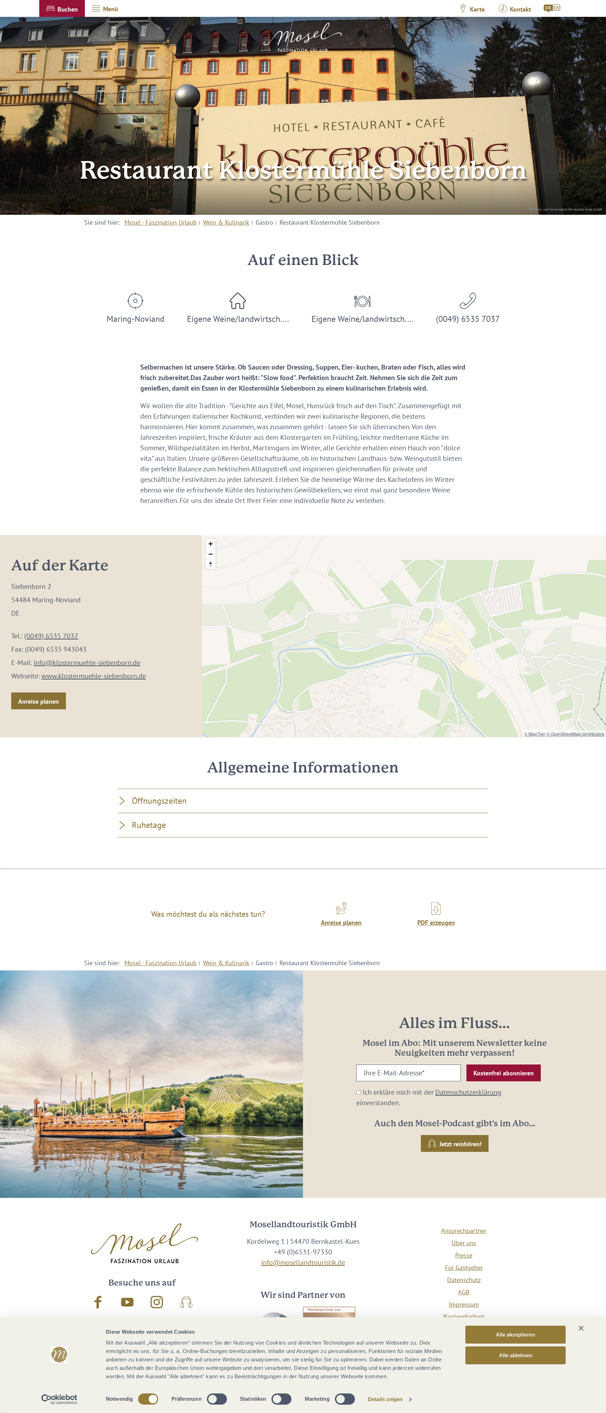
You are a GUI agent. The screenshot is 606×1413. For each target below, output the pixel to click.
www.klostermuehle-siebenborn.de (93, 676)
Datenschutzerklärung (468, 1092)
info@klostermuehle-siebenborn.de (87, 662)
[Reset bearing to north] (211, 564)
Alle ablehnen (515, 1355)
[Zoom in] (211, 544)
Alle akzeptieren (515, 1335)
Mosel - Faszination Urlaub (160, 222)
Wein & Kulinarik (226, 222)
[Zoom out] (211, 554)
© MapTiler (534, 734)
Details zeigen (385, 1399)
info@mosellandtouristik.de (303, 1262)
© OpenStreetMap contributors (575, 734)
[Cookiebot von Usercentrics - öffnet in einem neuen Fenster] (59, 1399)
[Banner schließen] (581, 1328)
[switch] (217, 1399)
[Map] (404, 636)
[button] (62, 8)
